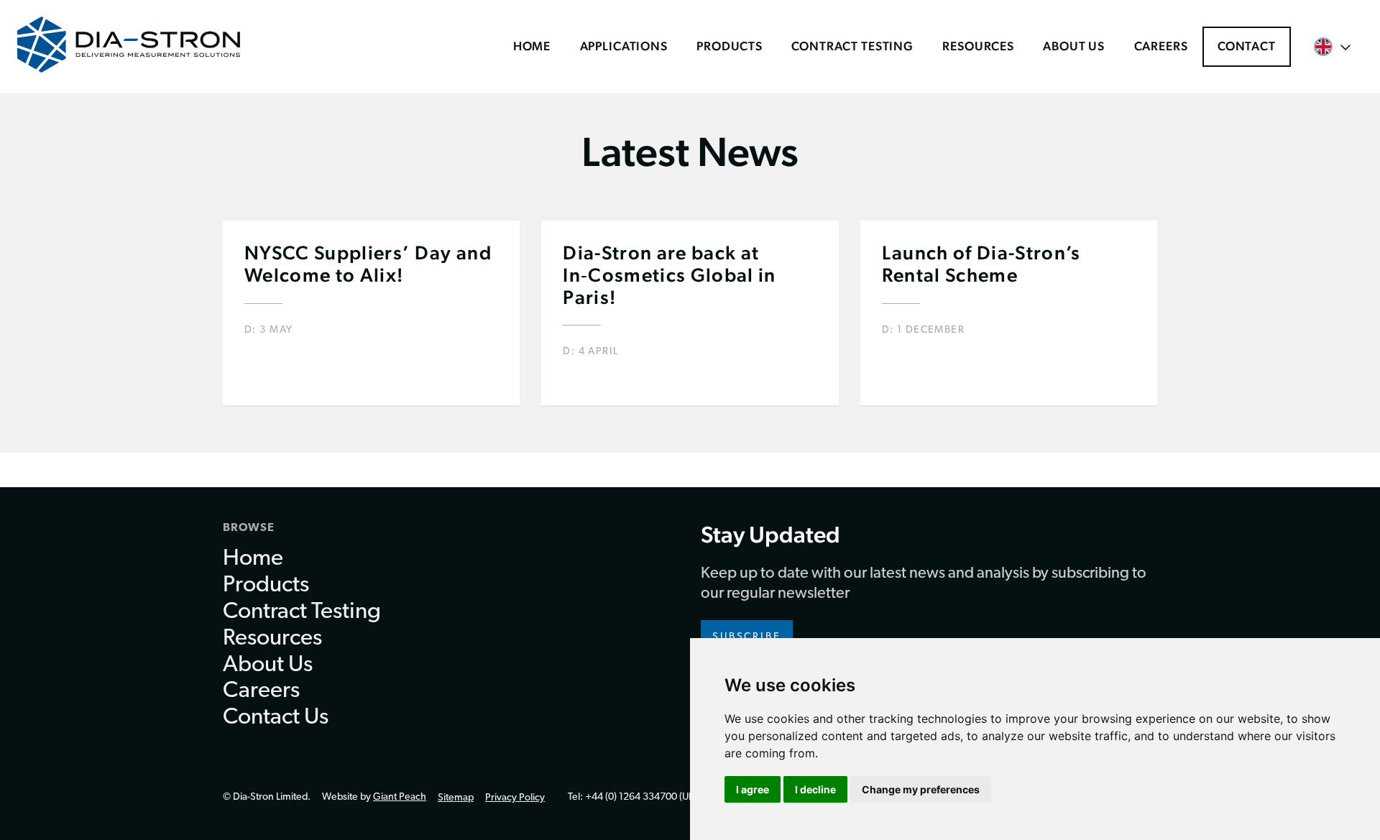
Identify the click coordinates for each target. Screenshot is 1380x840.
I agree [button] (752, 789)
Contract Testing (852, 46)
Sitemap (456, 798)
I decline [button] (815, 789)
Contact (1247, 46)
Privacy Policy (515, 798)
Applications (624, 46)
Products (729, 46)
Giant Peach (399, 797)
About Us (1074, 46)
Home (532, 46)
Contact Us (275, 717)
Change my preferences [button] (921, 789)
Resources (978, 46)
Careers (1161, 46)
